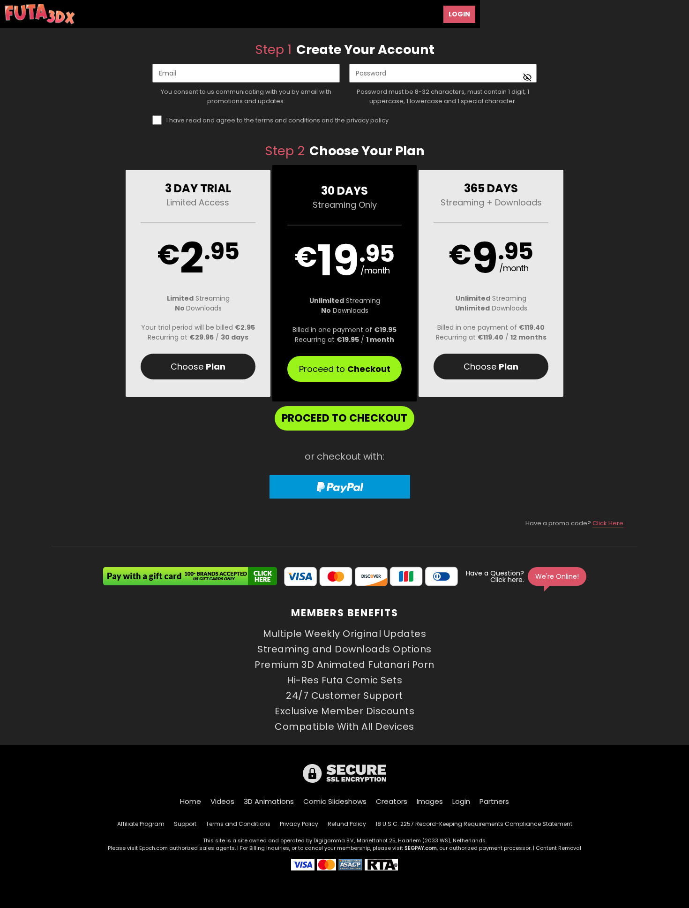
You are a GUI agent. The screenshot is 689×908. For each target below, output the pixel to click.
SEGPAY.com (420, 848)
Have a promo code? (574, 523)
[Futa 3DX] (40, 14)
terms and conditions (287, 120)
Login (459, 14)
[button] (198, 283)
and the (277, 120)
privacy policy (367, 120)
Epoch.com (153, 848)
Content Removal (558, 848)
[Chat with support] (525, 576)
